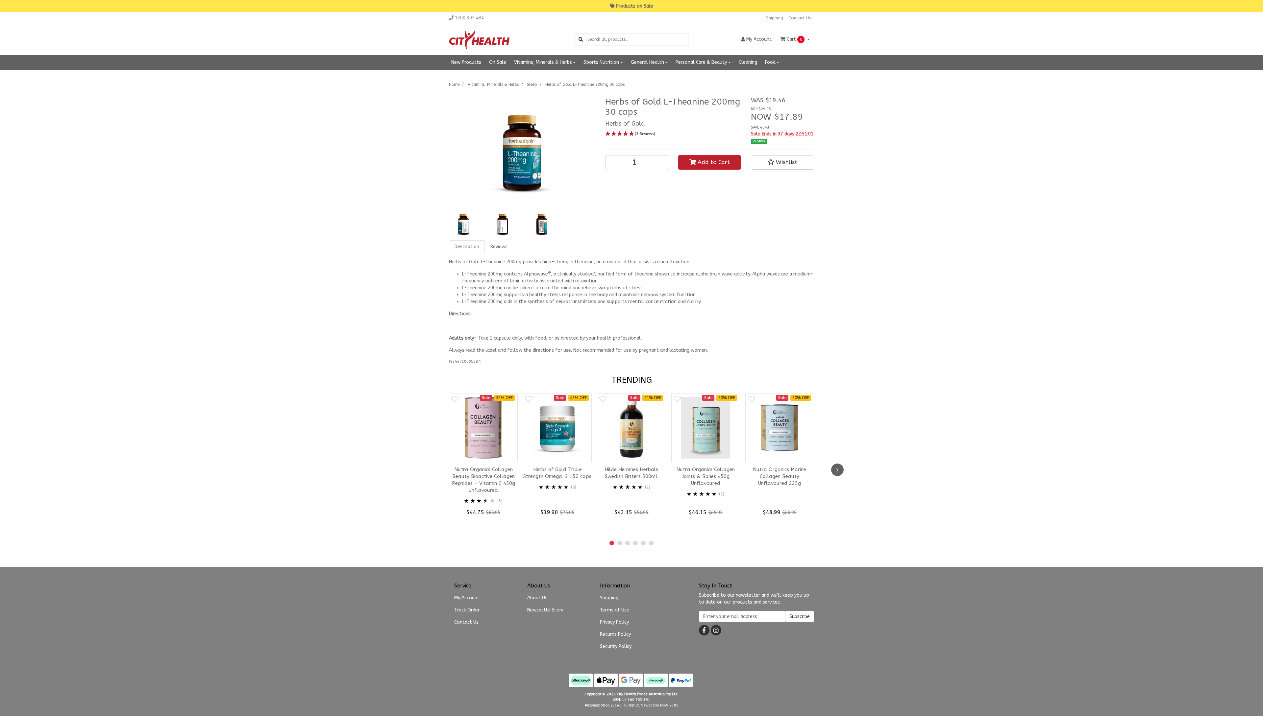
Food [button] (770, 62)
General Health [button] (647, 62)
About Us (537, 598)
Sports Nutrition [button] (601, 62)
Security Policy (616, 646)
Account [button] (759, 39)
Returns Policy (615, 634)
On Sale (497, 62)
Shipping (774, 17)
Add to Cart (713, 162)
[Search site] (580, 39)
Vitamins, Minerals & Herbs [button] (543, 62)
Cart (793, 39)
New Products (466, 62)
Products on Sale (634, 6)
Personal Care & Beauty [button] (701, 62)
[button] (673, 134)
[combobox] (637, 39)
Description (467, 247)
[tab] (467, 246)
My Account (467, 598)
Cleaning (748, 62)
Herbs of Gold (625, 123)
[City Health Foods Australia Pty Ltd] (479, 39)
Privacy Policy (614, 622)
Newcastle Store (545, 610)
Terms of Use (614, 610)
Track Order (467, 610)
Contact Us (799, 17)
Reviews (499, 247)
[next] (837, 470)
